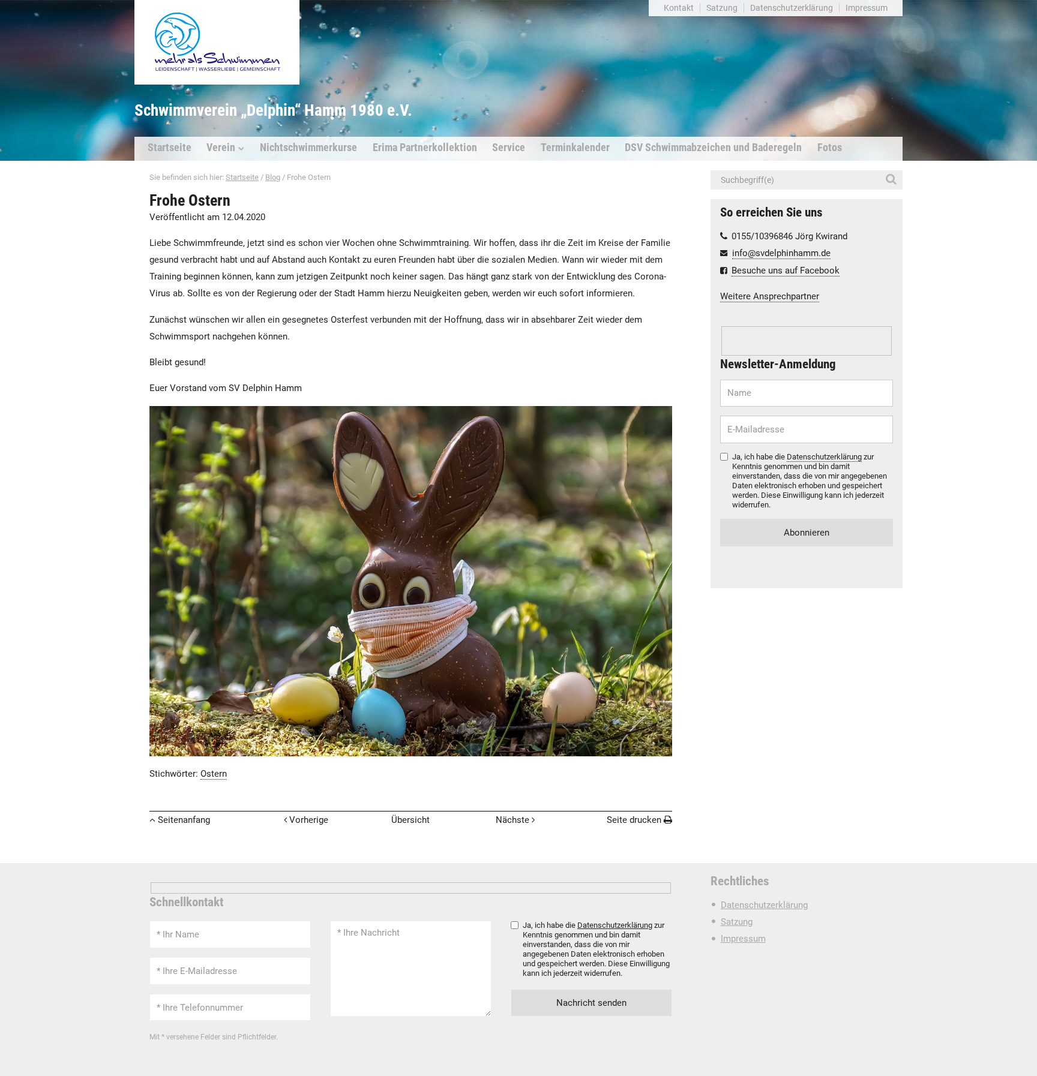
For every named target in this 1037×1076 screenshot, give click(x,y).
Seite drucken (634, 819)
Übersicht (410, 819)
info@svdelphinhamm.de (781, 253)
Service (508, 148)
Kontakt (679, 8)
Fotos (829, 148)
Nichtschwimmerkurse (308, 148)
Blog (272, 177)
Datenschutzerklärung (791, 8)
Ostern (213, 773)
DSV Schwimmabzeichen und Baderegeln (713, 148)
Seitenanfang (184, 819)
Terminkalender (575, 148)
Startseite (169, 148)
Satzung (722, 8)
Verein (220, 148)
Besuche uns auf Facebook (786, 270)
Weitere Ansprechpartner (769, 296)
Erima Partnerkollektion (425, 148)
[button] (893, 180)
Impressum (867, 8)
